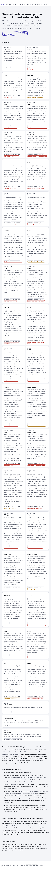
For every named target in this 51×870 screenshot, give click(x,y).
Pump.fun (6, 387)
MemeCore (30, 134)
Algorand (6, 472)
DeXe (28, 163)
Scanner (21, 4)
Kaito (5, 268)
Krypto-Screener (8, 718)
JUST (5, 631)
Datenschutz (34, 864)
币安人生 (6, 515)
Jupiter (29, 595)
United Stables (31, 432)
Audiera (29, 472)
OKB (28, 104)
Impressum (28, 864)
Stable (5, 432)
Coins (2, 4)
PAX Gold (30, 75)
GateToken (7, 595)
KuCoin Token (8, 307)
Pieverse (29, 49)
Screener (14, 4)
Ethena (29, 268)
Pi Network (30, 349)
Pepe (5, 349)
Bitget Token (30, 515)
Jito (5, 195)
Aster (5, 134)
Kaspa (29, 631)
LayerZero (6, 230)
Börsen (34, 4)
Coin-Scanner (7, 732)
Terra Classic (31, 195)
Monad (29, 230)
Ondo (5, 104)
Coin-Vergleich (8, 705)
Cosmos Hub (7, 554)
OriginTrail (7, 49)
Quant (29, 663)
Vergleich (8, 4)
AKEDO (6, 75)
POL (5, 663)
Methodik (26, 4)
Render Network (32, 387)
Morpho (29, 307)
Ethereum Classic (32, 554)
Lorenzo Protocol (8, 163)
